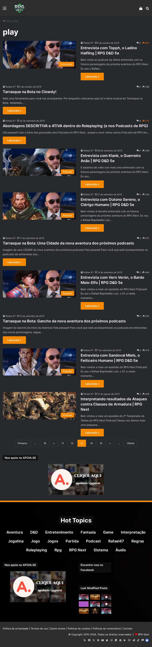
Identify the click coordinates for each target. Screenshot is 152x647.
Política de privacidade (16, 628)
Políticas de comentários (107, 628)
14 (91, 443)
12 (72, 443)
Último (130, 443)
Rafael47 (116, 541)
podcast (93, 541)
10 (45, 443)
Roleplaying (36, 550)
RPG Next (77, 550)
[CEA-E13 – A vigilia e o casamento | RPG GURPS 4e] (84, 611)
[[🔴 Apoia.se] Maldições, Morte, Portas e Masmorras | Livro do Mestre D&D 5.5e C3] (106, 604)
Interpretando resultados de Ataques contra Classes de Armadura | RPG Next (114, 404)
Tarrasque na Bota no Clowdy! (29, 92)
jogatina (16, 541)
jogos (52, 541)
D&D (34, 532)
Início (8, 20)
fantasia (88, 532)
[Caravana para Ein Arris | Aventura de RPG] (95, 597)
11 (63, 443)
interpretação (133, 532)
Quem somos (57, 628)
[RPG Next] (19, 8)
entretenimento (59, 532)
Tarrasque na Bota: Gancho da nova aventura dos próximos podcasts (64, 321)
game (108, 532)
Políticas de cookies (79, 628)
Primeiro (22, 443)
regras (137, 541)
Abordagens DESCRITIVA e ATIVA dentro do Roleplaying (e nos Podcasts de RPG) (75, 126)
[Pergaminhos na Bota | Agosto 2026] (95, 611)
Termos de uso (39, 628)
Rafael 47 (88, 42)
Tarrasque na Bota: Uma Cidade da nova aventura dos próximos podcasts (68, 243)
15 (101, 443)
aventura (14, 532)
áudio (120, 550)
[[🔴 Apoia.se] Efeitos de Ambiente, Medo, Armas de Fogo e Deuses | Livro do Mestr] (106, 597)
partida (72, 541)
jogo (35, 541)
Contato (127, 628)
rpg (58, 550)
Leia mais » (92, 76)
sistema (101, 550)
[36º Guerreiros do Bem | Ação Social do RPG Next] (84, 604)
